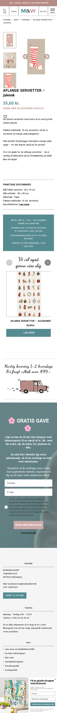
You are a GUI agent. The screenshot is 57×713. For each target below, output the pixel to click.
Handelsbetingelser (14, 661)
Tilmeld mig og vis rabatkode (42, 704)
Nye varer (9, 657)
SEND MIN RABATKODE (28, 525)
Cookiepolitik (11, 670)
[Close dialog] (55, 679)
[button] (4, 115)
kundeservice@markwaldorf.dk (22, 583)
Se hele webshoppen (15, 653)
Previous (25, 57)
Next (47, 57)
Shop (16, 20)
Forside (6, 20)
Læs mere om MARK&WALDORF (20, 649)
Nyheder (26, 20)
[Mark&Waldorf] (28, 11)
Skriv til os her (15, 595)
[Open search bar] (4, 10)
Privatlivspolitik (12, 665)
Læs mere (24, 204)
